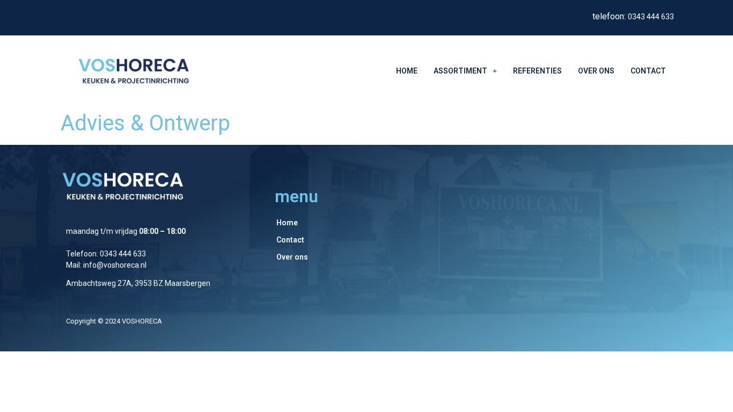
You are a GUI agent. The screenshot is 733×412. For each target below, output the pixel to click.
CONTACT (648, 71)
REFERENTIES (537, 71)
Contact (290, 240)
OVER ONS (596, 71)
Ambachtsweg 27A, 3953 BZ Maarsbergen (138, 283)
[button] (465, 71)
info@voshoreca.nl (114, 265)
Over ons (292, 257)
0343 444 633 (651, 16)
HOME (406, 71)
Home (287, 222)
